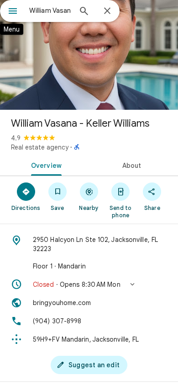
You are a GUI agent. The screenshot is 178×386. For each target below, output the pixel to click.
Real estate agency (39, 147)
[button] (89, 284)
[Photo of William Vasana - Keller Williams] (89, 55)
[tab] (44, 165)
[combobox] (50, 10)
